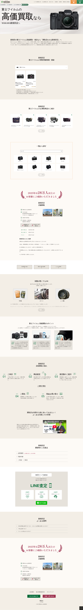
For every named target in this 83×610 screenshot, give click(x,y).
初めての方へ (51, 1)
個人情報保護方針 (40, 592)
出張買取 (60, 1)
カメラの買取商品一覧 (37, 1)
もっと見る (41, 130)
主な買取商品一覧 (45, 1)
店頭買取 (56, 1)
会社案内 (32, 592)
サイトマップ (50, 592)
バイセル (41, 602)
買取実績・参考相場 (66, 1)
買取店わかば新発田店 (43, 604)
